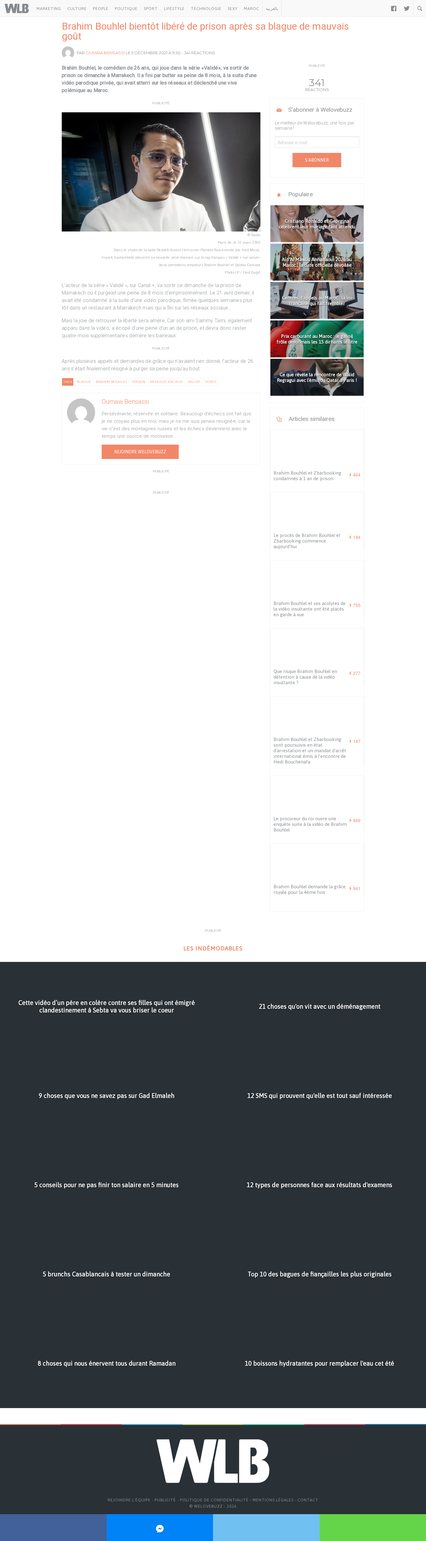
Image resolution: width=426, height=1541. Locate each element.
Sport (151, 8)
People (101, 8)
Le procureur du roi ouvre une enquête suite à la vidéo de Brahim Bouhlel (310, 824)
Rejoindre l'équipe (129, 1500)
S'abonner (317, 160)
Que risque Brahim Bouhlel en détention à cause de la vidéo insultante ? (305, 677)
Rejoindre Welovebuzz (140, 451)
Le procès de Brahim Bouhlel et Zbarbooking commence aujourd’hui (307, 541)
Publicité (165, 1500)
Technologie (206, 8)
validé (194, 382)
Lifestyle (174, 8)
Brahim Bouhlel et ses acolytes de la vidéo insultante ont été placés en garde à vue (310, 609)
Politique (126, 8)
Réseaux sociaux (166, 382)
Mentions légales (273, 1500)
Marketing (48, 8)
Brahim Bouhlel (112, 382)
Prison (138, 382)
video (210, 382)
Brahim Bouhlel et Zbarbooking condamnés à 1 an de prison (307, 475)
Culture (77, 8)
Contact (308, 1500)
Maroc (251, 8)
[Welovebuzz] (17, 8)
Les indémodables (213, 948)
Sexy (233, 8)
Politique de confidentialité (214, 1500)
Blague (84, 382)
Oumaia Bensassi (105, 52)
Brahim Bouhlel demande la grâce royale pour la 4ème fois (310, 889)
